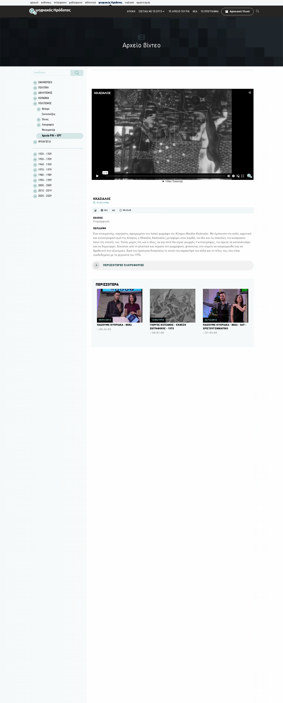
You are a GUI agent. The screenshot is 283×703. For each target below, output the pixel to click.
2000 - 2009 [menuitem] (45, 185)
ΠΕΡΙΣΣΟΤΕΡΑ (107, 284)
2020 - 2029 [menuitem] (45, 196)
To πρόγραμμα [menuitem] (210, 11)
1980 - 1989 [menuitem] (45, 175)
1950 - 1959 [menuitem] (45, 159)
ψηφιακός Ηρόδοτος (110, 2)
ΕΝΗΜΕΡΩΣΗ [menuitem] (45, 82)
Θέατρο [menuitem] (45, 109)
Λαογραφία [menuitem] (48, 124)
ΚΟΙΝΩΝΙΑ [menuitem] (43, 98)
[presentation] (173, 265)
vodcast (129, 2)
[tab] (173, 265)
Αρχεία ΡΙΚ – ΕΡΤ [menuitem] (51, 135)
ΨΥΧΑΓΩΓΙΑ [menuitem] (44, 141)
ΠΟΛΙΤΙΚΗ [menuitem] (43, 87)
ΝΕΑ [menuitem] (195, 11)
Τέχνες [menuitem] (45, 119)
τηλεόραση (60, 2)
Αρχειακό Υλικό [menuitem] (240, 11)
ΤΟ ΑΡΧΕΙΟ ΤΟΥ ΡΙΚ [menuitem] (179, 11)
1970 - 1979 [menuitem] (45, 169)
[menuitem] (257, 11)
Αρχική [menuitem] (131, 11)
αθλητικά (90, 2)
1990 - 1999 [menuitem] (45, 180)
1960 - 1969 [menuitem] (45, 164)
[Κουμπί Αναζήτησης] (77, 73)
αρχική (34, 2)
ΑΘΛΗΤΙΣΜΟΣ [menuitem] (45, 93)
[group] (59, 123)
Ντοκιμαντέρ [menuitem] (48, 130)
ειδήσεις (46, 2)
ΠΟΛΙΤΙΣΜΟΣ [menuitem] (44, 103)
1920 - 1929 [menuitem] (45, 154)
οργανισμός (143, 2)
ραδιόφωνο (75, 2)
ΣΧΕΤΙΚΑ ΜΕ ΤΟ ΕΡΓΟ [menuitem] (150, 11)
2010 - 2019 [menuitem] (45, 190)
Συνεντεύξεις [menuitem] (48, 114)
